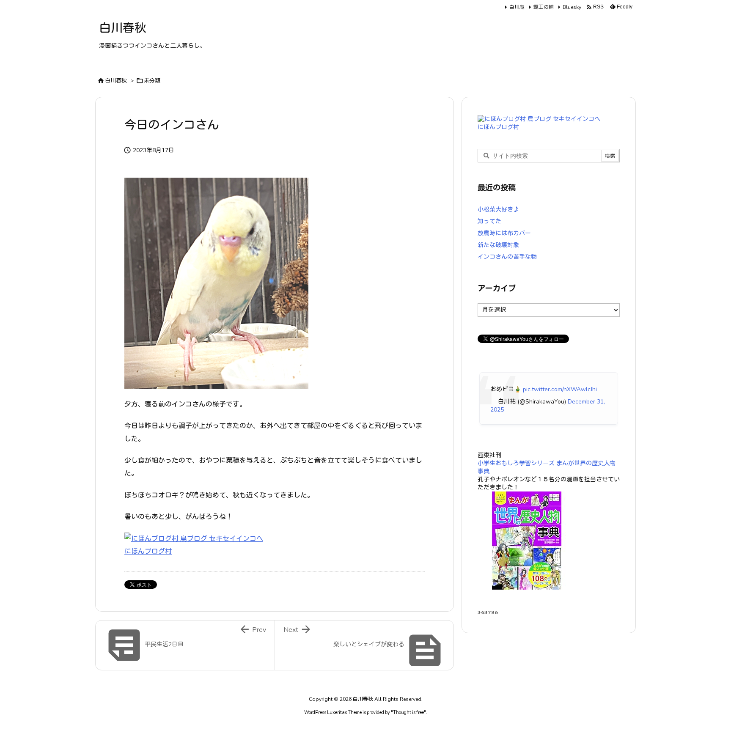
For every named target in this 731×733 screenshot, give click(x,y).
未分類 (152, 81)
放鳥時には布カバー (504, 233)
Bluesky (572, 7)
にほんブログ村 (148, 551)
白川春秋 (116, 81)
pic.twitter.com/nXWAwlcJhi (560, 389)
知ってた (489, 221)
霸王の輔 (543, 7)
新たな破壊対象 (498, 245)
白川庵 (517, 7)
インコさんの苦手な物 (507, 257)
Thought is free (408, 712)
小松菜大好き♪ (498, 210)
